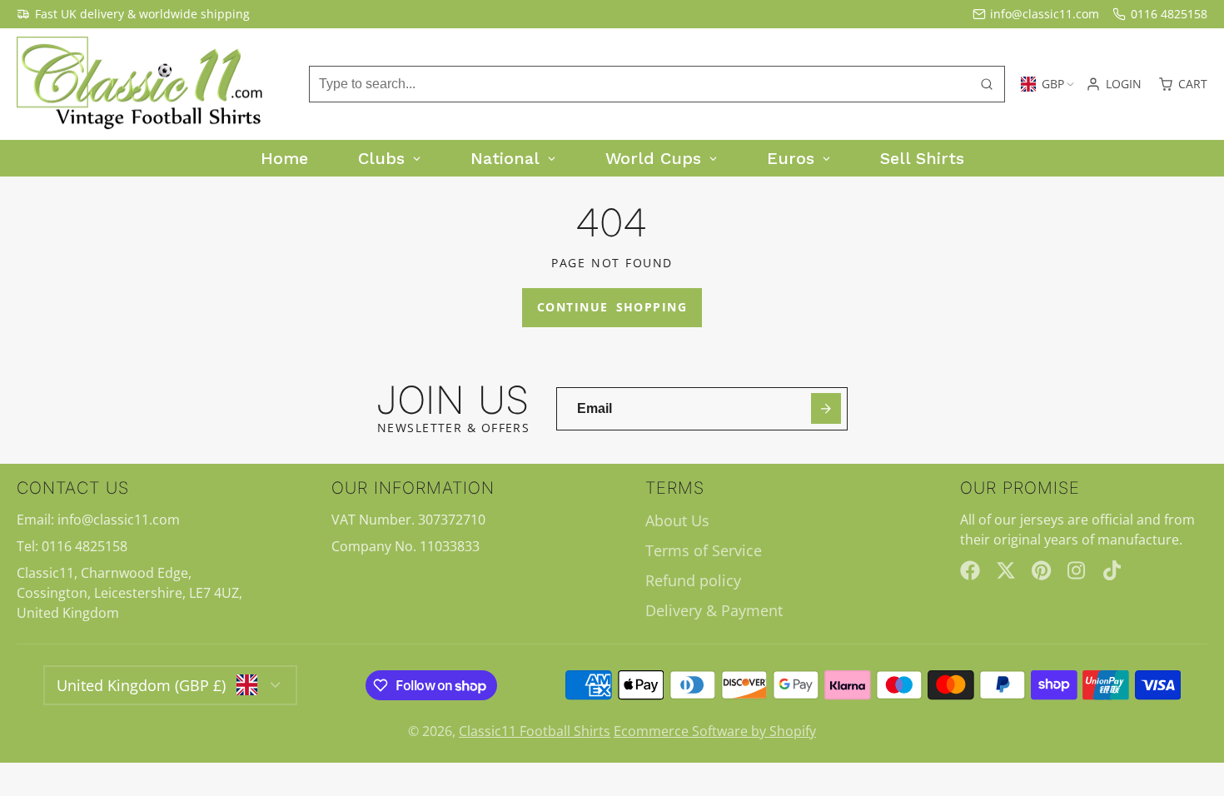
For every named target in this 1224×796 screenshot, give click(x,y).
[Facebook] (970, 570)
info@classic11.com (1044, 14)
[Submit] (826, 408)
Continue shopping (612, 307)
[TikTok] (1113, 570)
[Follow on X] (1006, 570)
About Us (677, 520)
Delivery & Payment (714, 610)
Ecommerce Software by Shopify (715, 731)
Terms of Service (703, 550)
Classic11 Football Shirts (534, 731)
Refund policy (693, 580)
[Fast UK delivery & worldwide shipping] (133, 14)
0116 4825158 (1169, 14)
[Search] (986, 84)
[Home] (141, 84)
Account (1114, 84)
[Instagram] (1077, 570)
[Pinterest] (1042, 570)
